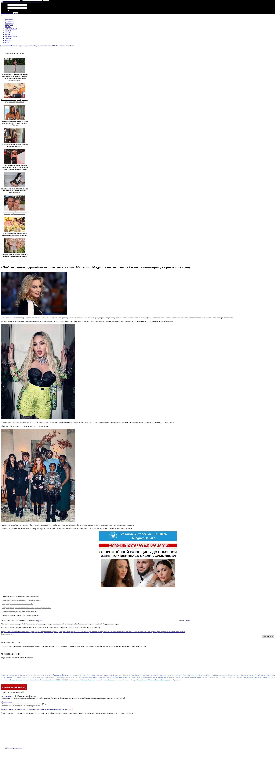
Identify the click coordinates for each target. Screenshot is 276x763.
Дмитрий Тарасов (29, 677)
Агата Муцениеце (7, 675)
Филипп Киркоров (162, 680)
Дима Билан (16, 677)
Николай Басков (29, 680)
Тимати (151, 680)
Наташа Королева (15, 680)
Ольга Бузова (61, 680)
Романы (8, 27)
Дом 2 (53, 677)
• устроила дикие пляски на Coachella (17, 604)
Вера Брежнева (200, 675)
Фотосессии (9, 21)
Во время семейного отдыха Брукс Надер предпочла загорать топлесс (14, 101)
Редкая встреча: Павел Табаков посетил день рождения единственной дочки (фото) (32, 632)
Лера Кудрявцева (187, 677)
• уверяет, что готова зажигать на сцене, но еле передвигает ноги (26, 608)
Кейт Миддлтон (108, 677)
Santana (187, 621)
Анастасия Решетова (95, 675)
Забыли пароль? (7, 13)
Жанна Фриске (62, 677)
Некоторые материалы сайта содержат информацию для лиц (47, 709)
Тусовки (8, 31)
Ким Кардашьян (121, 677)
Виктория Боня (212, 675)
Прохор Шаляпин (101, 680)
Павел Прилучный (74, 680)
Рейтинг (8, 40)
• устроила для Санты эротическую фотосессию (20, 615)
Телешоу (8, 38)
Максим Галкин (221, 677)
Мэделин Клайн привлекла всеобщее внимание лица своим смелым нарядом (14, 234)
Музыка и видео (11, 36)
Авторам (4, 709)
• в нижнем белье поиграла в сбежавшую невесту (21, 600)
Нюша (37, 680)
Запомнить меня (16, 11)
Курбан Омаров (174, 677)
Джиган (9, 677)
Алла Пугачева (46, 675)
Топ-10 (7, 32)
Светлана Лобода (129, 680)
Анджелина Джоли (111, 675)
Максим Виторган (208, 677)
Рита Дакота (118, 680)
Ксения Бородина (148, 677)
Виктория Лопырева (240, 675)
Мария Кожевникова (235, 677)
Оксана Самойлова (47, 680)
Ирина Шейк (97, 677)
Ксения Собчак (162, 677)
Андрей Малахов (124, 675)
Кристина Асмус (134, 677)
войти (16, 13)
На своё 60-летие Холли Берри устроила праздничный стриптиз (15, 145)
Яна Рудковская (175, 680)
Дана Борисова (260, 675)
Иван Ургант (73, 677)
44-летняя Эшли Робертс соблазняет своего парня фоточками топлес (15, 213)
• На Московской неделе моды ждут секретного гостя (19, 611)
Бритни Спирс (182, 675)
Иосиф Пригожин (85, 677)
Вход (7, 42)
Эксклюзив (9, 19)
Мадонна (38, 621)
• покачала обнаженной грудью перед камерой (20, 596)
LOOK (7, 34)
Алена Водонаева (21, 675)
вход (2, 3)
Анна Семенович (158, 675)
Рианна (111, 680)
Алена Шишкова (34, 675)
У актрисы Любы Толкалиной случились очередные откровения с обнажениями (15, 255)
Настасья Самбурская (262, 677)
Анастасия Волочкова (62, 675)
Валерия (191, 675)
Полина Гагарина (87, 680)
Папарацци (9, 23)
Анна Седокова (146, 675)
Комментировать (268, 636)
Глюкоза (252, 675)
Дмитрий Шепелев (44, 677)
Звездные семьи (11, 29)
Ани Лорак (135, 675)
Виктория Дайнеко (226, 675)
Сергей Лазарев (142, 680)
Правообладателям (15, 709)
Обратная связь (6, 702)
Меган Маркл (249, 677)
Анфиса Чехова (171, 675)
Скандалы (9, 25)
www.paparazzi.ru (7, 696)
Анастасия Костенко (78, 675)
